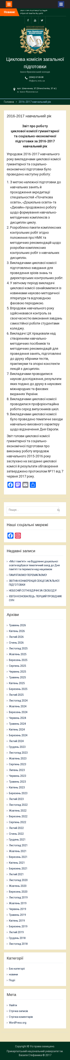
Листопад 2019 (18, 897)
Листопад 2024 (18, 700)
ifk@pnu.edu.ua (37, 81)
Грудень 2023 (17, 746)
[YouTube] (35, 20)
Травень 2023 (17, 781)
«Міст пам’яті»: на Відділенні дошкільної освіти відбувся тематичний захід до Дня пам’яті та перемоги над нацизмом (34, 565)
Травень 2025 (17, 677)
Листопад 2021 (18, 845)
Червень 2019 (17, 909)
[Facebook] (28, 20)
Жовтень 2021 (18, 851)
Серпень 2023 (17, 764)
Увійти (13, 1005)
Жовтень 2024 (18, 706)
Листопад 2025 (18, 648)
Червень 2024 (17, 717)
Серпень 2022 (17, 822)
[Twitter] (42, 20)
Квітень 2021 (17, 862)
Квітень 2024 (17, 729)
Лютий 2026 (16, 636)
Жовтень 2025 (18, 654)
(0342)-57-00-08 (36, 77)
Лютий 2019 (16, 932)
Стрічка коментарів (21, 1016)
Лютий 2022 (16, 827)
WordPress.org (17, 1022)
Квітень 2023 (17, 787)
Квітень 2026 (17, 631)
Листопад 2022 (18, 804)
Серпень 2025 (17, 665)
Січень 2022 (16, 833)
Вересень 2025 (18, 660)
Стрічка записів (18, 1011)
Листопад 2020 (18, 880)
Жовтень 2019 (18, 903)
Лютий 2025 (16, 694)
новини (13, 974)
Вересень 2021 (18, 856)
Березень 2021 (18, 868)
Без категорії (17, 968)
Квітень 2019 (17, 920)
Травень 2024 (17, 723)
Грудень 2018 (17, 938)
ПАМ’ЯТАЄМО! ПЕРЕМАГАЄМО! (28, 575)
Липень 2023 (17, 770)
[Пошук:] (34, 509)
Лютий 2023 (16, 799)
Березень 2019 (18, 926)
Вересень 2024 (18, 712)
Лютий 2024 (16, 741)
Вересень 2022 (18, 816)
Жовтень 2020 (18, 885)
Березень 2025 (18, 688)
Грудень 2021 (17, 839)
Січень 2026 (16, 642)
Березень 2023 (18, 793)
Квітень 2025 (17, 683)
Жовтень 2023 (18, 758)
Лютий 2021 (16, 874)
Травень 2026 (17, 625)
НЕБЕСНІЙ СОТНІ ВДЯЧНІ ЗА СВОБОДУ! (33, 590)
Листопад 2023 (18, 752)
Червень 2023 (17, 775)
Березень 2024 (18, 735)
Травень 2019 (17, 914)
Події (12, 980)
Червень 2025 (17, 671)
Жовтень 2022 (18, 810)
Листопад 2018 (18, 943)
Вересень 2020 (18, 891)
